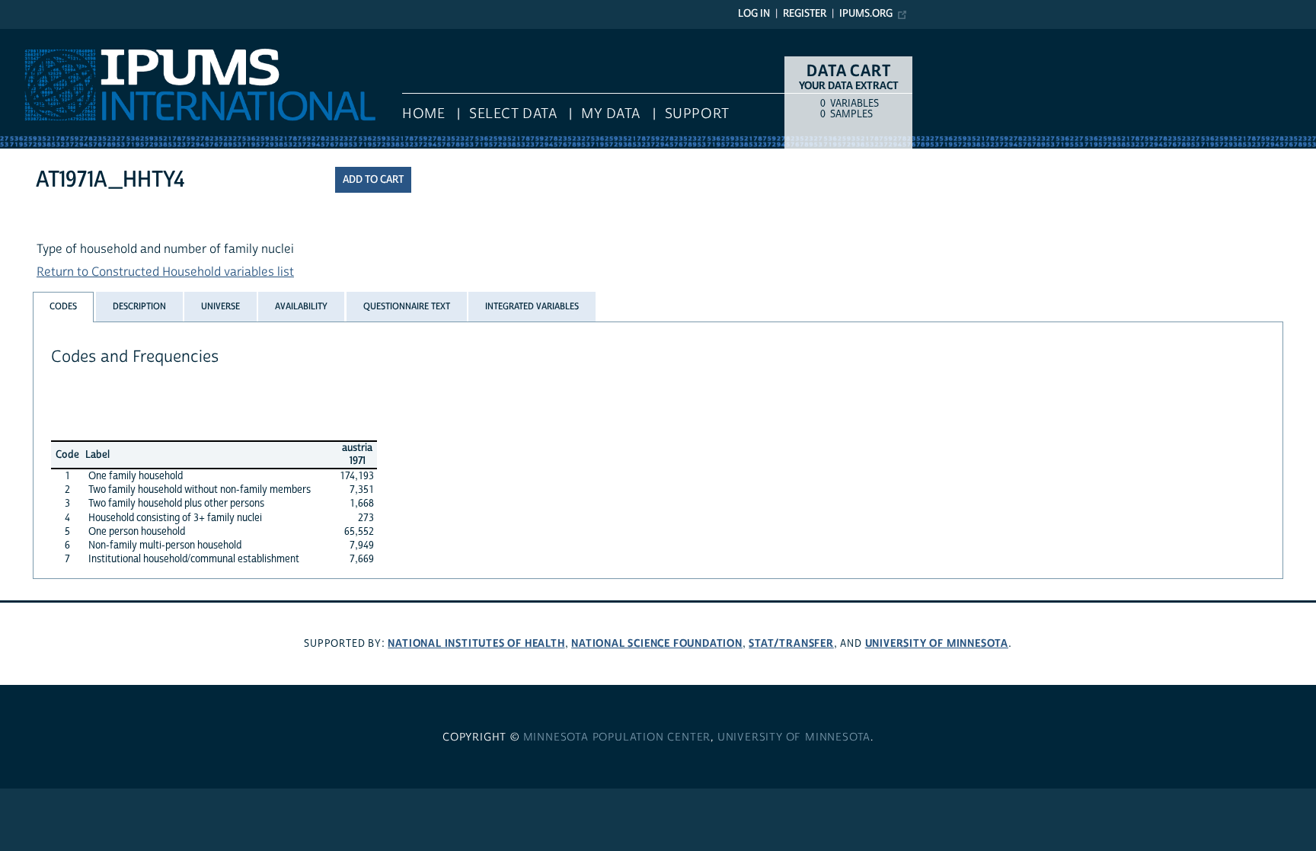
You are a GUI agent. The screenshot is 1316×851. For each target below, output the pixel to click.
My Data (610, 114)
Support (697, 114)
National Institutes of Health (476, 643)
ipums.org (866, 14)
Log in (754, 14)
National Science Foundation (657, 643)
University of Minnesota (936, 643)
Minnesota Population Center (617, 737)
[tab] (63, 307)
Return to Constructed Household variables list (165, 272)
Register (804, 14)
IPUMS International (55, 36)
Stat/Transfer (791, 643)
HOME (423, 114)
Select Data (513, 114)
